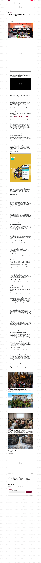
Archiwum (20, 479)
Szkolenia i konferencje (11, 484)
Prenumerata (21, 478)
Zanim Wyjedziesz (10, 388)
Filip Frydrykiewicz (12, 70)
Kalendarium (14, 486)
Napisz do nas (10, 478)
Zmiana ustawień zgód (15, 477)
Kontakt (9, 477)
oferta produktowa (20, 486)
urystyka (22, 3)
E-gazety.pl (27, 477)
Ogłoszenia (20, 477)
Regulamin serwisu (15, 478)
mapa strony (9, 486)
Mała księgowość (28, 479)
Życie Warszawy (28, 481)
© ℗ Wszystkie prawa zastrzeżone (14, 366)
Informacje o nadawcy (15, 479)
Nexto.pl (27, 478)
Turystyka (11, 12)
